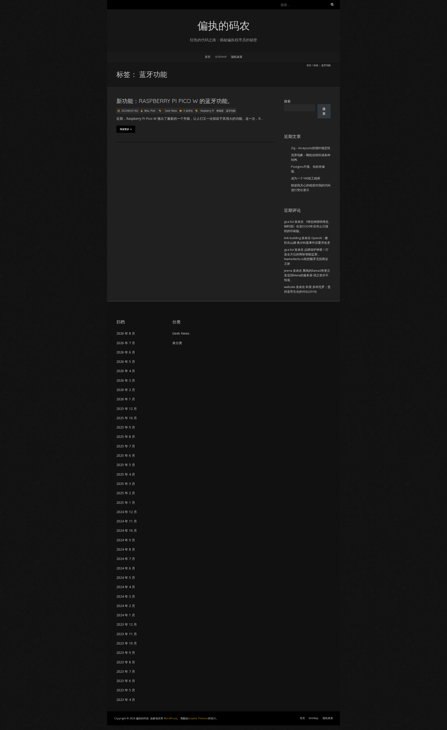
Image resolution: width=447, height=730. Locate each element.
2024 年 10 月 (126, 530)
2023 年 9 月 (125, 652)
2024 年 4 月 (125, 587)
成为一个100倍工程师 (305, 178)
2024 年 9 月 (125, 540)
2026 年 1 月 (125, 399)
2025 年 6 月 (125, 455)
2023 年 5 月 (125, 690)
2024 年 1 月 (125, 615)
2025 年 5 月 (125, 465)
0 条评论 (188, 110)
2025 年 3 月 (125, 483)
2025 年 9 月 (125, 427)
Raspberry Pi (207, 110)
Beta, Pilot (149, 110)
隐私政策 (236, 56)
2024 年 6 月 (125, 568)
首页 (207, 56)
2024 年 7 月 (125, 558)
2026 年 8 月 (125, 333)
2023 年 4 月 (125, 699)
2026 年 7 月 (125, 343)
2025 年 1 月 (125, 502)
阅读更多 (124, 129)
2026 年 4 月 (125, 371)
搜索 (287, 101)
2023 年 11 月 (126, 634)
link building (292, 238)
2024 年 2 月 (125, 605)
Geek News (171, 110)
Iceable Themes (198, 718)
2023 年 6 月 (125, 681)
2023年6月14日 (129, 110)
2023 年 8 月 (125, 662)
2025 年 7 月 (125, 446)
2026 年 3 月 (125, 380)
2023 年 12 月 (126, 624)
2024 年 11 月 (126, 521)
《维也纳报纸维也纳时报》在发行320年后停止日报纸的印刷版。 (306, 226)
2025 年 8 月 (125, 436)
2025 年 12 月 (126, 408)
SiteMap (221, 56)
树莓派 (220, 110)
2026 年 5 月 (125, 361)
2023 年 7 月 (125, 671)
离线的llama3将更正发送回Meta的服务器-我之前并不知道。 (307, 275)
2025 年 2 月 (125, 493)
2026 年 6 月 (125, 352)
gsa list (289, 221)
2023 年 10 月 (126, 643)
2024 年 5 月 (125, 577)
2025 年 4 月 (125, 474)
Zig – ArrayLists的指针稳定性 (310, 148)
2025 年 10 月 (126, 418)
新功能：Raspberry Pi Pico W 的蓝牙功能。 (174, 100)
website (289, 287)
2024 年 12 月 (126, 512)
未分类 (177, 343)
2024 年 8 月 (125, 549)
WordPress (170, 718)
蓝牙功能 (230, 110)
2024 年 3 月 (125, 596)
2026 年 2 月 (125, 389)
